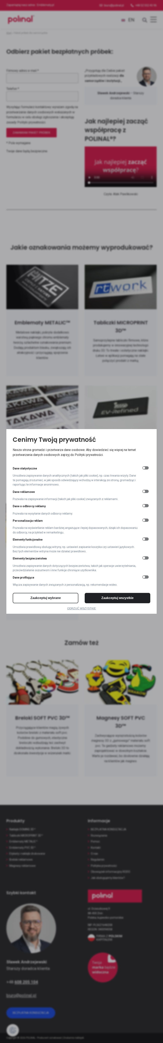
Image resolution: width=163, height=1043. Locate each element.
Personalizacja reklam (28, 520)
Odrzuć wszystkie (81, 608)
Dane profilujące (23, 577)
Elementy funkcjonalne (28, 539)
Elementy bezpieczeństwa (30, 558)
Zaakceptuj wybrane (45, 598)
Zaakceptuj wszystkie (117, 598)
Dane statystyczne (25, 468)
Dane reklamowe (24, 491)
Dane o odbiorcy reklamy (29, 506)
